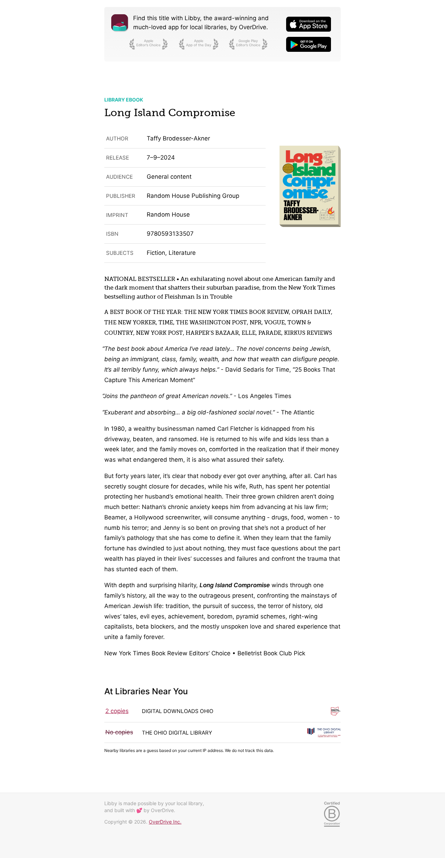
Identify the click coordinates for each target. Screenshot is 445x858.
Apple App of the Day (198, 43)
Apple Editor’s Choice (148, 43)
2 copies (117, 710)
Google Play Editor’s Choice (248, 43)
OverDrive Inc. (165, 822)
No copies (119, 732)
